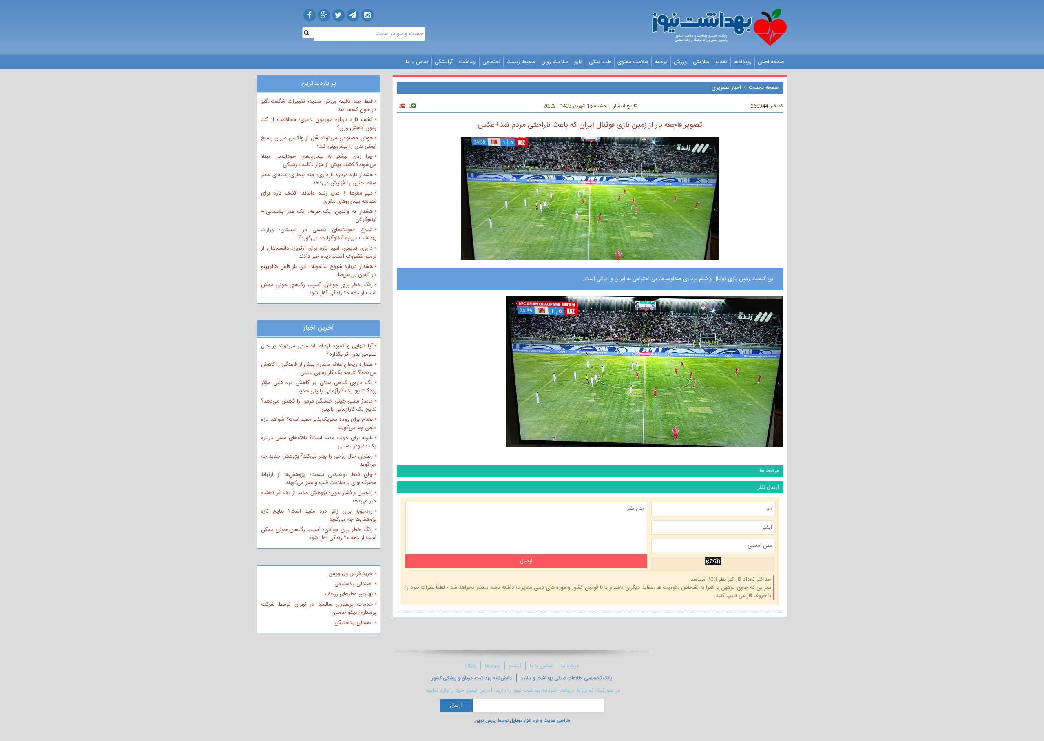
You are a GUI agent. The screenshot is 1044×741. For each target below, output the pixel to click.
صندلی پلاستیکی (353, 584)
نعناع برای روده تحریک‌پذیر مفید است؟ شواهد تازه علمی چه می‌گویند (318, 423)
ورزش (680, 62)
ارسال (456, 705)
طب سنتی (600, 62)
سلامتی (701, 62)
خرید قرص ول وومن (350, 573)
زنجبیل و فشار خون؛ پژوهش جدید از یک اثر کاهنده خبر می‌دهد (318, 497)
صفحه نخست (764, 87)
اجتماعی (491, 62)
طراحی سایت (557, 721)
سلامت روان (554, 62)
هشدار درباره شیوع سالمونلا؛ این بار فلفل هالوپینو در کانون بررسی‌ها (318, 270)
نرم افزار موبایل (524, 721)
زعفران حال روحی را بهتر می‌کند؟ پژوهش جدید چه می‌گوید (318, 460)
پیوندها (492, 665)
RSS (470, 665)
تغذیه (721, 62)
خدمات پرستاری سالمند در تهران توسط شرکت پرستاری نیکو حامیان (318, 608)
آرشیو (515, 665)
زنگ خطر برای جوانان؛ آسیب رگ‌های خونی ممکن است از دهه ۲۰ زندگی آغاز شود (318, 289)
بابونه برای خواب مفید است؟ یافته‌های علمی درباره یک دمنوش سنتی (318, 442)
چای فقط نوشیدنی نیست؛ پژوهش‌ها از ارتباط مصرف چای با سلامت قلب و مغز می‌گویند (318, 478)
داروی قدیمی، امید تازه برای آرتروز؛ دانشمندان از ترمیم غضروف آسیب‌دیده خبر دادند (318, 252)
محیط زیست (521, 62)
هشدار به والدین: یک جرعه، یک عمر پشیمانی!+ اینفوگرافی (318, 215)
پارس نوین (485, 721)
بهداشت (467, 62)
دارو (578, 62)
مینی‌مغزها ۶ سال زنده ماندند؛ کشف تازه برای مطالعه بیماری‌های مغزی (318, 197)
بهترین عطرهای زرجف (349, 594)
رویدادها (743, 62)
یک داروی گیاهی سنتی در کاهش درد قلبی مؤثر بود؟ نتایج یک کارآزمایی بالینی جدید (318, 387)
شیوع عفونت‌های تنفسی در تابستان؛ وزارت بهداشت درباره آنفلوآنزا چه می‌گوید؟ (318, 234)
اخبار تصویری (726, 87)
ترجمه (661, 62)
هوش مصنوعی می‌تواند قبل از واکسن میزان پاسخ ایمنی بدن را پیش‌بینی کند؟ (318, 142)
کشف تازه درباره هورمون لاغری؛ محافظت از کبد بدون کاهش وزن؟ (318, 124)
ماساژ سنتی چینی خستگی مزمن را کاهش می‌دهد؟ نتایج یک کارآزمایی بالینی (318, 405)
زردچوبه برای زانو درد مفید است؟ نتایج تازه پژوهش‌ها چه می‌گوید (318, 515)
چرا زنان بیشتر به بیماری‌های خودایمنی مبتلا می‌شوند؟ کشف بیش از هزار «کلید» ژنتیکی (318, 160)
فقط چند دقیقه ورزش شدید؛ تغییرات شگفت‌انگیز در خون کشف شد (318, 105)
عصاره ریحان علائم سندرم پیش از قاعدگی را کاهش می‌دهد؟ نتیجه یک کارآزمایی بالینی (318, 368)
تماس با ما (417, 62)
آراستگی (444, 62)
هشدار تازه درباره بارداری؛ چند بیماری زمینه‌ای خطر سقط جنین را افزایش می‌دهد (318, 179)
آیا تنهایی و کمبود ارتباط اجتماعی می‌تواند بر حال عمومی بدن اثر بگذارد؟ (318, 350)
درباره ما (570, 665)
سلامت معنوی (632, 62)
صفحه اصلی (771, 62)
